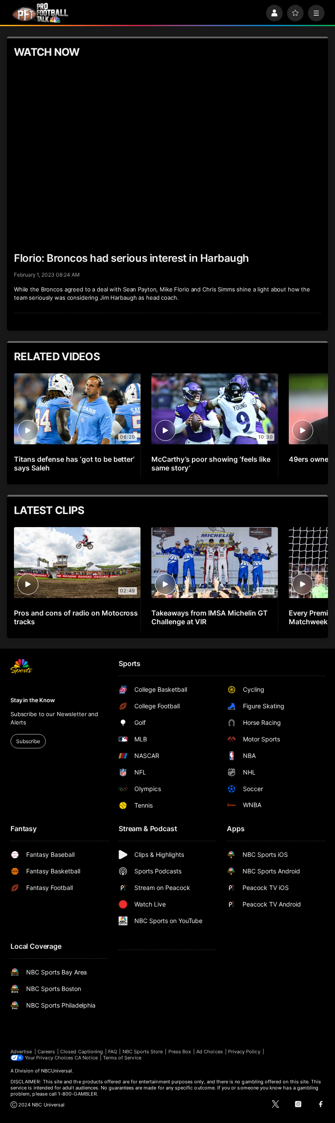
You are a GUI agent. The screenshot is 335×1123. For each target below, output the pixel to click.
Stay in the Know (32, 700)
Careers (46, 1052)
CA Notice (86, 1058)
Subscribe (28, 741)
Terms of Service (122, 1058)
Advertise (21, 1052)
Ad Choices (209, 1052)
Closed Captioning (81, 1052)
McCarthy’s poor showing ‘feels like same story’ (210, 463)
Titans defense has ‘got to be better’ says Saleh (74, 463)
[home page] (40, 12)
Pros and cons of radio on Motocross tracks (76, 617)
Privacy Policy (244, 1052)
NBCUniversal (56, 1071)
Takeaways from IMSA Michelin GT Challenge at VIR (209, 617)
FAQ (112, 1052)
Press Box (179, 1052)
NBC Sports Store (143, 1052)
